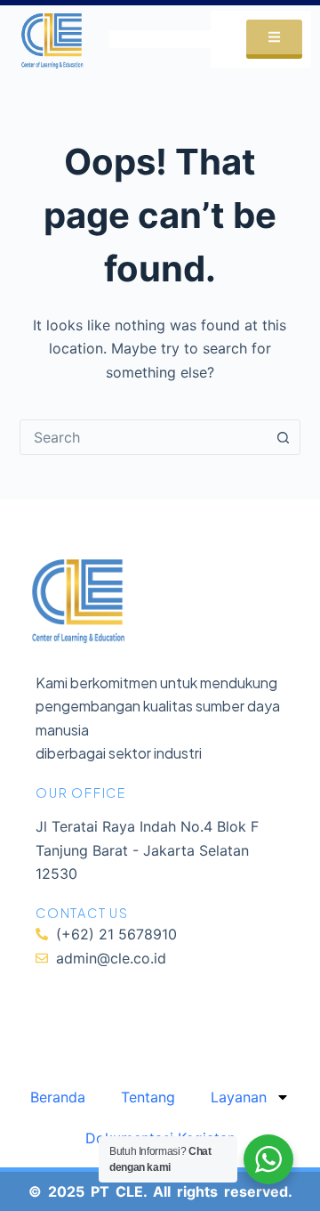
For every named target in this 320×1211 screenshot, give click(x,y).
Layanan (239, 1097)
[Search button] (283, 437)
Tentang (148, 1097)
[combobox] (143, 437)
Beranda (57, 1097)
